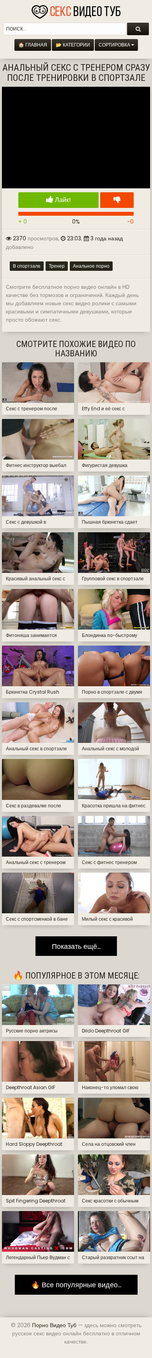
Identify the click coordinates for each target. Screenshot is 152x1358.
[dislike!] (117, 200)
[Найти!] (138, 29)
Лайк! (62, 199)
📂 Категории (73, 44)
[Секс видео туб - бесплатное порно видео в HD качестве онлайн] (76, 10)
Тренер (57, 266)
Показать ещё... (76, 946)
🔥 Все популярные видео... (76, 1285)
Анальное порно (91, 266)
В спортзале (27, 266)
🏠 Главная (32, 44)
